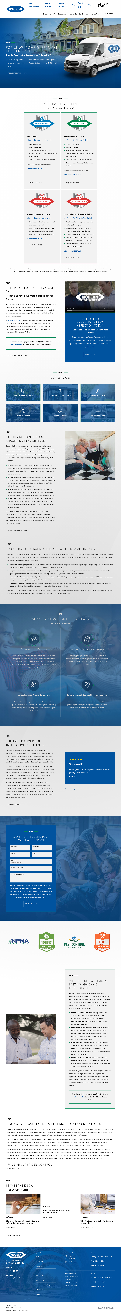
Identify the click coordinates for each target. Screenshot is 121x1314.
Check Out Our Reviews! (18, 356)
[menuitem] (8, 1310)
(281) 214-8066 (44, 342)
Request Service (35, 182)
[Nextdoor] (17, 1271)
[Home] (15, 9)
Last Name (35, 846)
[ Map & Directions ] (71, 1262)
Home (38, 1257)
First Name (14, 846)
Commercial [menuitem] (72, 14)
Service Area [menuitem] (95, 14)
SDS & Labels (40, 1261)
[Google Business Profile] (14, 1271)
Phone (13, 853)
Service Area (40, 1280)
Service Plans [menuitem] (83, 14)
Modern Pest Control (15, 320)
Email (34, 853)
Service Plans (40, 1275)
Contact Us (108, 14)
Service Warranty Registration (45, 1285)
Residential (39, 1266)
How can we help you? (17, 874)
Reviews (38, 1294)
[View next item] (73, 788)
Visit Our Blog (14, 1235)
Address (13, 860)
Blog (73, 5)
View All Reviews (14, 805)
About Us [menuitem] (53, 14)
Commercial (39, 1271)
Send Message (31, 904)
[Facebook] (7, 1271)
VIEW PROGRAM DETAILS (35, 168)
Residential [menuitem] (62, 14)
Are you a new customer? (18, 867)
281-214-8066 (103, 5)
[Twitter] (10, 1271)
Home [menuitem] (45, 14)
